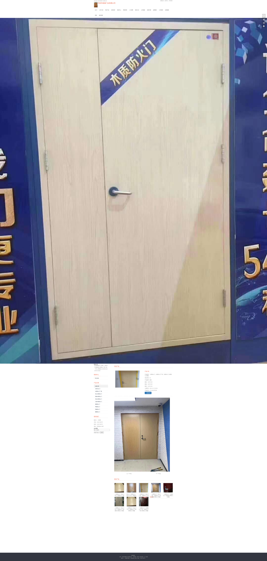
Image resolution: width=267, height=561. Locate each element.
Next (138, 379)
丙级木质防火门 (98, 396)
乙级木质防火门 (98, 401)
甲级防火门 (97, 406)
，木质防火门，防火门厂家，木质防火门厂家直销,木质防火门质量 (156, 496)
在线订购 (148, 392)
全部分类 (97, 386)
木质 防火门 (97, 388)
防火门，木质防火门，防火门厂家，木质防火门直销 (131, 496)
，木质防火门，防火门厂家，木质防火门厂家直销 (144, 496)
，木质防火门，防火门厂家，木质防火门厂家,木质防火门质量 (131, 509)
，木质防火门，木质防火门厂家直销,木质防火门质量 (168, 496)
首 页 (96, 10)
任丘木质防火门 (98, 393)
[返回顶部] (264, 26)
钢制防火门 (97, 411)
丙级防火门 (97, 409)
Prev (117, 379)
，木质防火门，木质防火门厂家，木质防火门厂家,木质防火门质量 (144, 509)
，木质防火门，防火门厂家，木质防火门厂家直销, (119, 496)
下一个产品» (158, 473)
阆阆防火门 (97, 404)
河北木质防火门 (98, 399)
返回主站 (162, 0)
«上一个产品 (128, 473)
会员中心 (166, 0)
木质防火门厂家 (98, 391)
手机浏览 (170, 0)
